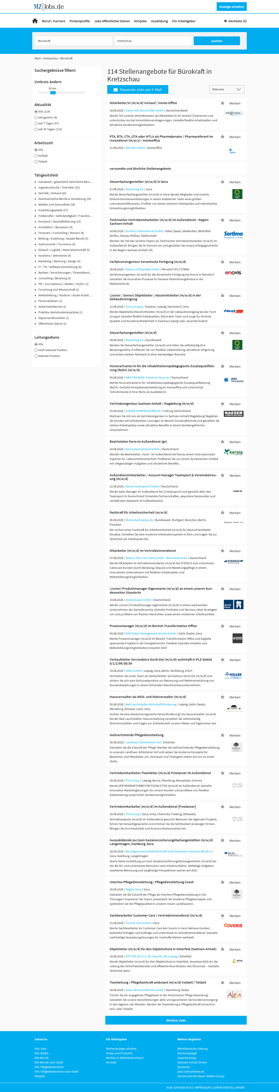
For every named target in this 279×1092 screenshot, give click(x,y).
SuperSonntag (186, 1058)
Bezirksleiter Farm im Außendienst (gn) (138, 441)
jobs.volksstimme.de (190, 1071)
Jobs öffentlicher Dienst (112, 21)
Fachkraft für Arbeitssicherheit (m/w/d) (138, 512)
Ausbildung (159, 21)
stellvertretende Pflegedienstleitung (136, 735)
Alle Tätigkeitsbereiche (49, 1067)
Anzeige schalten (231, 6)
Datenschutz (183, 1087)
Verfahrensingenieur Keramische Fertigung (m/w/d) (148, 261)
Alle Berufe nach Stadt (48, 1062)
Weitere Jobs (176, 1020)
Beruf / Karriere (53, 21)
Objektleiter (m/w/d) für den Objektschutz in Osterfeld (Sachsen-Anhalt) (163, 949)
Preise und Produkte (119, 1053)
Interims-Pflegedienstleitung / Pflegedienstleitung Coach (152, 882)
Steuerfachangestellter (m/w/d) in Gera (139, 181)
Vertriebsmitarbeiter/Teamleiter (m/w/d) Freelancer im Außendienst (160, 773)
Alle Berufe (41, 1058)
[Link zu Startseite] (50, 6)
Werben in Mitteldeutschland (124, 1058)
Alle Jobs (40, 1049)
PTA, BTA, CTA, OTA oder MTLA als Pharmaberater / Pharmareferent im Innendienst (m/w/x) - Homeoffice (161, 138)
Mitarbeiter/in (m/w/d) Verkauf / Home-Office (143, 103)
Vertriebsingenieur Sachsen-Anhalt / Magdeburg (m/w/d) (152, 403)
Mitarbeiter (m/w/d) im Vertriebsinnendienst (143, 550)
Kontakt (111, 1062)
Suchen (216, 41)
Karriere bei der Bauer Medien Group (201, 1076)
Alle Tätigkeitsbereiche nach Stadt (56, 1071)
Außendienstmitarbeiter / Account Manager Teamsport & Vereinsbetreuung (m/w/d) (163, 477)
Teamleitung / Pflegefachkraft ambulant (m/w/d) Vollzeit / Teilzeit (158, 982)
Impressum (202, 1087)
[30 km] (53, 92)
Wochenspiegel (187, 1053)
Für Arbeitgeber (184, 21)
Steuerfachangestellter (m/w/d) (133, 332)
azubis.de (183, 1067)
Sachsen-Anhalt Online (192, 1062)
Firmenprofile (80, 21)
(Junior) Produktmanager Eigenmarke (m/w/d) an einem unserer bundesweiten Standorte (161, 590)
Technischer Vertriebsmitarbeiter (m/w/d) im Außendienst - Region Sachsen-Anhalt (159, 222)
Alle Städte (41, 1053)
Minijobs (140, 21)
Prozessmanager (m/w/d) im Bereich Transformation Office (153, 626)
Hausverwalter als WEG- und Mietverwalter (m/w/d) (148, 696)
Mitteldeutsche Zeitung (192, 1049)
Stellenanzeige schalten (121, 1049)
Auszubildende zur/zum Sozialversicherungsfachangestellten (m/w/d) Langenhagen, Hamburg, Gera (161, 842)
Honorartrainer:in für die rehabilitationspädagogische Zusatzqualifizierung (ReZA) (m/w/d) (162, 368)
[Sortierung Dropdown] (239, 89)
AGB (169, 1087)
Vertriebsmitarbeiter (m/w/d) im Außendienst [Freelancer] (153, 806)
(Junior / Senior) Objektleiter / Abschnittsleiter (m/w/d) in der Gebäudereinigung (155, 297)
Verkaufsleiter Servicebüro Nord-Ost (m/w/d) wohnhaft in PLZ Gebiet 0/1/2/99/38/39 (161, 661)
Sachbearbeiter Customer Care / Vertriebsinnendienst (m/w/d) (156, 915)
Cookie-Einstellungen (228, 1087)
